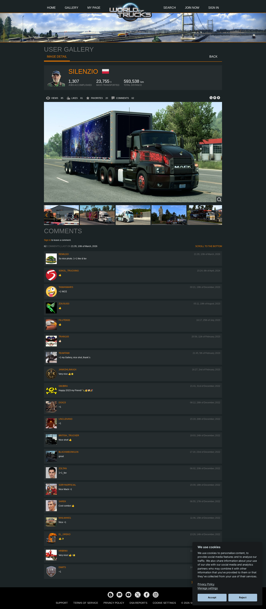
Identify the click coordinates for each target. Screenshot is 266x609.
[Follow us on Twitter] (137, 594)
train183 (64, 336)
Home (51, 7)
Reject (242, 597)
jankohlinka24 (67, 369)
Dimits (62, 567)
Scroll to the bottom (208, 246)
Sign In (213, 7)
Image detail (57, 56)
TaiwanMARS (66, 287)
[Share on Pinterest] (215, 97)
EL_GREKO (64, 534)
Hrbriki (63, 551)
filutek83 (64, 320)
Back (213, 56)
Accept (212, 597)
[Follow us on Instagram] (155, 594)
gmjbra (63, 386)
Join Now (192, 7)
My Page (93, 7)
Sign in (47, 240)
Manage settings (208, 588)
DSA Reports (138, 602)
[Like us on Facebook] (146, 594)
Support (62, 602)
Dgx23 (62, 402)
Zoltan (63, 468)
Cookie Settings (164, 602)
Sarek (62, 501)
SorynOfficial (67, 485)
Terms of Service (85, 602)
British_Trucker (69, 435)
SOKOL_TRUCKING (69, 270)
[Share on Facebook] (218, 97)
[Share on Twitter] (211, 97)
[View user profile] (56, 85)
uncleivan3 (65, 419)
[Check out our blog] (110, 594)
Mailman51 (65, 518)
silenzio (83, 71)
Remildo (64, 254)
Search (169, 7)
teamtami (64, 353)
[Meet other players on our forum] (119, 594)
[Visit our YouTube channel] (128, 594)
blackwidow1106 (69, 452)
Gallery (71, 7)
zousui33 (64, 303)
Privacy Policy (114, 602)
